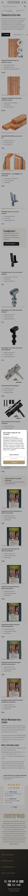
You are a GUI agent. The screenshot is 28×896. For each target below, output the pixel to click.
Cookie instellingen (14, 454)
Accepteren (14, 462)
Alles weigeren (14, 458)
